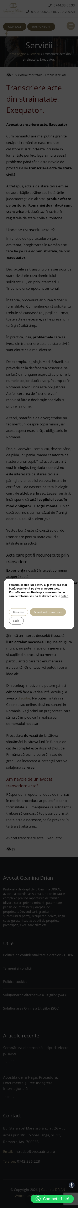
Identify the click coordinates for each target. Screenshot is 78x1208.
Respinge (18, 612)
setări (64, 596)
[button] (52, 1199)
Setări (16, 620)
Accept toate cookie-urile (48, 612)
